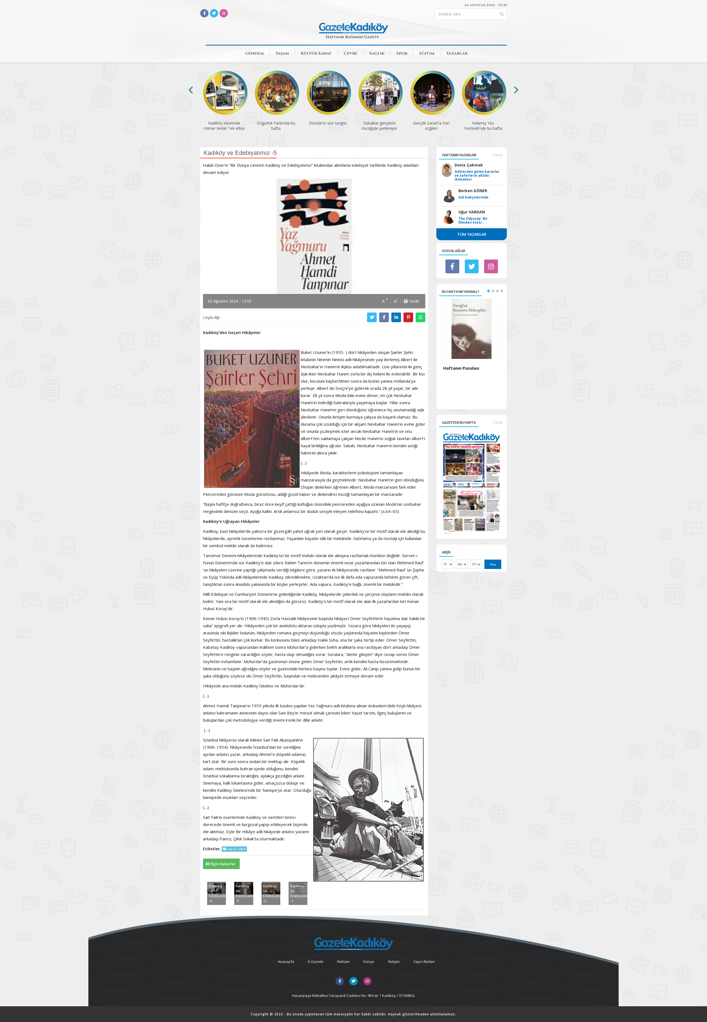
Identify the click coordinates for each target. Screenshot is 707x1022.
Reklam (343, 961)
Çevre (350, 53)
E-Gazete (315, 961)
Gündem (254, 53)
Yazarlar (457, 53)
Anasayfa (286, 961)
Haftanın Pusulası (461, 368)
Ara (493, 564)
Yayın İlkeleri (424, 961)
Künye (368, 961)
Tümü (497, 154)
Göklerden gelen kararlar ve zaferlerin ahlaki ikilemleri (477, 175)
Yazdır (414, 301)
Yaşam (282, 53)
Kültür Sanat (316, 53)
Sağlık (376, 53)
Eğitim (426, 53)
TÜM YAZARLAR (471, 234)
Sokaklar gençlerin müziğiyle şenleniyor (327, 125)
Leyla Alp (211, 317)
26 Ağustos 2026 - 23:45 (485, 5)
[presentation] (190, 90)
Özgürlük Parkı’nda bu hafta (224, 125)
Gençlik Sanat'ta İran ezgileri (379, 125)
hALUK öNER (236, 849)
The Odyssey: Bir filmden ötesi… (473, 220)
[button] (488, 291)
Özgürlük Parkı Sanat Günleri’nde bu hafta (483, 125)
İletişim (394, 961)
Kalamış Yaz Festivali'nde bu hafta (431, 125)
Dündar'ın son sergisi (275, 123)
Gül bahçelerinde (473, 197)
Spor (401, 53)
